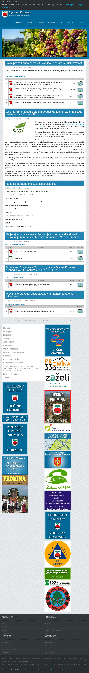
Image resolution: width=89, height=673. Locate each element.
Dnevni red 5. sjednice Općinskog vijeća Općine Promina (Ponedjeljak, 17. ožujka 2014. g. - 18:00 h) (40, 268)
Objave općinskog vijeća (31, 274)
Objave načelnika (29, 301)
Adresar (46, 649)
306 (62, 320)
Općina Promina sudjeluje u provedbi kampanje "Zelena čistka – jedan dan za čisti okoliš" (45, 113)
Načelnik (47, 646)
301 (42, 320)
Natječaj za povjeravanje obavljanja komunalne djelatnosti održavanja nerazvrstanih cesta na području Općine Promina (43, 236)
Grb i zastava (6, 653)
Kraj (70, 320)
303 (50, 320)
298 (30, 320)
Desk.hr (47, 670)
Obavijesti (5, 627)
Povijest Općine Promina (52, 630)
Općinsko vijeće (7, 646)
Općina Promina (49, 642)
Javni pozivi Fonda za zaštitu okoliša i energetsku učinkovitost (44, 63)
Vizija (46, 627)
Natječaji (26, 188)
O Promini (47, 623)
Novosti (26, 119)
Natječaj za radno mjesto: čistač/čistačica (31, 183)
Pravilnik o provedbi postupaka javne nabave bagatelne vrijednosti (39, 295)
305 (58, 320)
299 (34, 320)
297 (26, 320)
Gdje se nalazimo (49, 653)
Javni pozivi (27, 67)
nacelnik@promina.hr (71, 5)
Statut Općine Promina (9, 649)
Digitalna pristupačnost (58, 670)
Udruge (46, 633)
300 (38, 320)
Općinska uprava (7, 642)
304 (54, 320)
